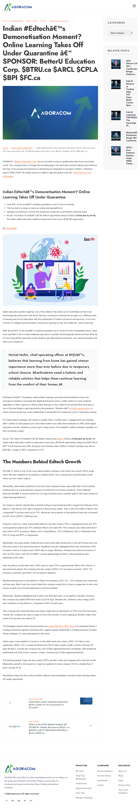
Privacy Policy (124, 785)
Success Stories (104, 776)
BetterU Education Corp (25, 161)
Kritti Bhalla (11, 228)
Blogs (120, 776)
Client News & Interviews (58, 21)
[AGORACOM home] (18, 7)
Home (5, 148)
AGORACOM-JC (17, 21)
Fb (13, 801)
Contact (100, 785)
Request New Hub (83, 788)
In (24, 801)
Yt (31, 801)
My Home (80, 771)
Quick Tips (80, 793)
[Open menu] (134, 6)
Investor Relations (105, 771)
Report (60, 438)
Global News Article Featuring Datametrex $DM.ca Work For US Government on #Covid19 (48, 703)
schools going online (80, 408)
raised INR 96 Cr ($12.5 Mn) (61, 626)
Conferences (81, 783)
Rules (120, 780)
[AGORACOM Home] (19, 768)
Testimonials (102, 780)
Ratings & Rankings (84, 798)
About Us (122, 771)
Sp (19, 801)
